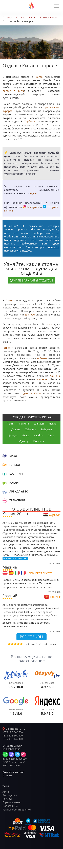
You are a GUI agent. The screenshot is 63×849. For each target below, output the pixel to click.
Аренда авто (18, 491)
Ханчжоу (38, 441)
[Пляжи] (5, 465)
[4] (17, 644)
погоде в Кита (13, 90)
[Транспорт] (5, 500)
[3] (14, 644)
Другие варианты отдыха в (31, 280)
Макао (52, 423)
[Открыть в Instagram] (23, 754)
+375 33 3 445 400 (13, 738)
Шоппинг (16, 474)
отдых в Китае (31, 393)
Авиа (6, 791)
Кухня (14, 482)
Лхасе (48, 324)
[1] (8, 644)
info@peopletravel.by (15, 758)
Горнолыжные (11, 802)
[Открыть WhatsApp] (5, 754)
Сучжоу (23, 441)
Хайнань (42, 358)
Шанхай (39, 423)
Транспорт (17, 500)
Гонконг (7, 347)
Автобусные (10, 795)
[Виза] (5, 456)
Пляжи (14, 465)
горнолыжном (51, 107)
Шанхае (30, 314)
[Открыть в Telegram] (17, 754)
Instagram (33, 207)
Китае (39, 76)
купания (42, 379)
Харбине (29, 121)
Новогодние (10, 805)
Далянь (15, 429)
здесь (33, 193)
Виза (13, 456)
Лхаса (25, 435)
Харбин (38, 435)
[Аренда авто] (5, 491)
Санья (51, 435)
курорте (7, 111)
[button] (56, 6)
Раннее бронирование (17, 809)
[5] (21, 644)
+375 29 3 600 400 (13, 735)
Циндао (12, 435)
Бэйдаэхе (46, 429)
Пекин (11, 423)
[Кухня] (5, 483)
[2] (11, 644)
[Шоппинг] (5, 474)
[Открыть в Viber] (11, 754)
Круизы (7, 798)
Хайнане (55, 375)
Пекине (10, 300)
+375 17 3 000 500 (13, 732)
